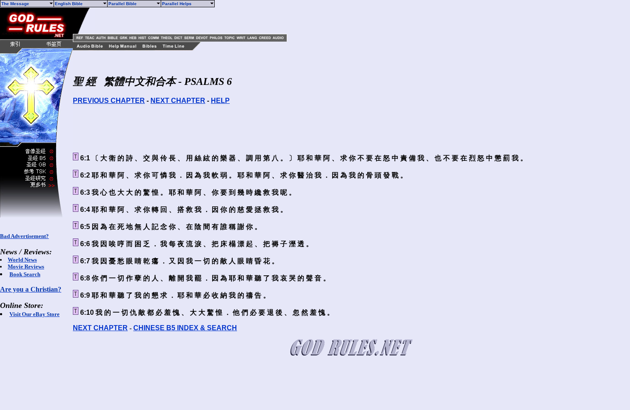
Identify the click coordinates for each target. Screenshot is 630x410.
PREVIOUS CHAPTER (109, 100)
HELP (220, 100)
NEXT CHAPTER (177, 100)
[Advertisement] (195, 20)
